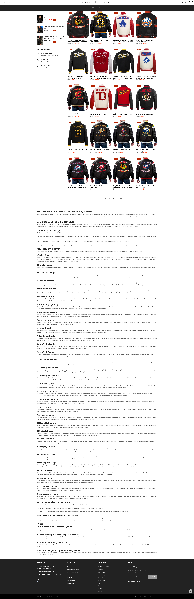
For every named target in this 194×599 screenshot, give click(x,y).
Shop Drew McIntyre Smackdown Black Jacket (54, 27)
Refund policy (153, 596)
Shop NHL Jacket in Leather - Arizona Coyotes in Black (121, 150)
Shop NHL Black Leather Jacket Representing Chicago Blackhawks (77, 40)
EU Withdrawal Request (134, 581)
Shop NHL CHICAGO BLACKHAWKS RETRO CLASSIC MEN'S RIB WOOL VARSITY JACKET (146, 113)
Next (121, 198)
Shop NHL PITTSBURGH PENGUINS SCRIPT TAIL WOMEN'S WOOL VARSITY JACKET (77, 77)
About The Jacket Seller (104, 566)
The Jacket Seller (55, 596)
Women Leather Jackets (73, 569)
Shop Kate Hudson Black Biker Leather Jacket (54, 17)
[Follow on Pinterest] (9, 2)
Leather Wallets (71, 577)
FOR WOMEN (86, 2)
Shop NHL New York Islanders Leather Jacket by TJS (144, 40)
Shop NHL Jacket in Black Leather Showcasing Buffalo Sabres (145, 150)
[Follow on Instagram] (7, 2)
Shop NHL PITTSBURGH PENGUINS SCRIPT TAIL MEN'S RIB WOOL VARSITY (123, 77)
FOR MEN (106, 2)
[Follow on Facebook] (2, 2)
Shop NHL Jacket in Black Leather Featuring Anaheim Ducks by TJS (100, 150)
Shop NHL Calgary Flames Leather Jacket (77, 113)
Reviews (100, 588)
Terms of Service (102, 580)
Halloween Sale (71, 580)
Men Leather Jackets (72, 566)
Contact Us (100, 569)
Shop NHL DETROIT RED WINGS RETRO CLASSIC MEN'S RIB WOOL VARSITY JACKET (100, 77)
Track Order (101, 591)
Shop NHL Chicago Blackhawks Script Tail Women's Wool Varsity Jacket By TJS (122, 113)
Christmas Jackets (71, 583)
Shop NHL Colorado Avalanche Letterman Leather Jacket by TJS (76, 186)
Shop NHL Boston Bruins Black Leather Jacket (99, 40)
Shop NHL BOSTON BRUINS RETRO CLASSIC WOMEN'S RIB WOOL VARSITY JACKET (77, 150)
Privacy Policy (101, 572)
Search (137, 596)
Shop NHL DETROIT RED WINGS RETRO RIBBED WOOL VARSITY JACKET (99, 113)
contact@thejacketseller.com (45, 571)
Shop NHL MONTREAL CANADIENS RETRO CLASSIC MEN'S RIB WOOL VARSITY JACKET (123, 40)
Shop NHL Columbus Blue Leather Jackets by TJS (145, 186)
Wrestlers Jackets (71, 575)
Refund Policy (101, 575)
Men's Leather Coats (72, 572)
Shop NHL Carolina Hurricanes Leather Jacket (98, 186)
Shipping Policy (101, 577)
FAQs (99, 583)
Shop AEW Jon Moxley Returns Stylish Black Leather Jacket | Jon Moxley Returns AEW (54, 38)
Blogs (99, 585)
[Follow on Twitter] (4, 2)
